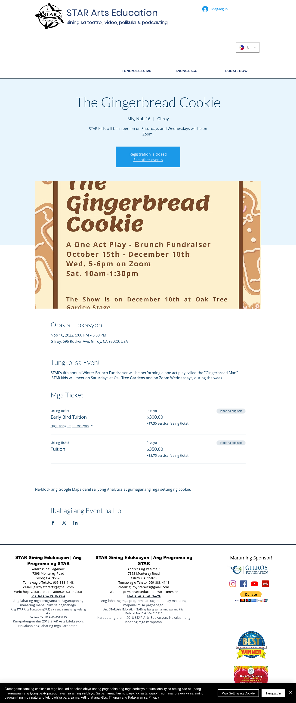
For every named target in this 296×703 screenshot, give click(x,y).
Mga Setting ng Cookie (238, 693)
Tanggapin (273, 693)
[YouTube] (254, 583)
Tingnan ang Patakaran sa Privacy (134, 697)
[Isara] (290, 693)
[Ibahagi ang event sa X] (64, 523)
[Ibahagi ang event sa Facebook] (53, 523)
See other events (148, 159)
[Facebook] (243, 583)
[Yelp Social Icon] (265, 583)
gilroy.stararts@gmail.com (54, 587)
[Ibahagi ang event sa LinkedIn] (75, 523)
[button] (251, 596)
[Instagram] (232, 583)
